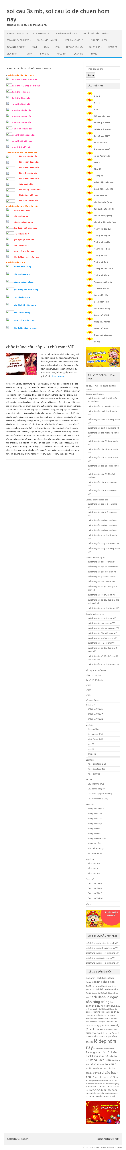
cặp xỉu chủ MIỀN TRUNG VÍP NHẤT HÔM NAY (50, 398)
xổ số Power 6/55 (102, 156)
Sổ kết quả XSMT (102, 136)
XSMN (57, 47)
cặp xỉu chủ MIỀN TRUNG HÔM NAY (64, 391)
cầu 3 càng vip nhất (66, 402)
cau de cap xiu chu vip (16, 409)
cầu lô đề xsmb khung (106, 1009)
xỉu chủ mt (15, 454)
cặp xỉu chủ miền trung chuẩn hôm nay (30, 391)
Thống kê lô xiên (102, 242)
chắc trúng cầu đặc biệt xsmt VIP (102, 572)
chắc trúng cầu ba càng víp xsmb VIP (104, 406)
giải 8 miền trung (22, 274)
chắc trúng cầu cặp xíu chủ (28, 421)
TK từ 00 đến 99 (101, 288)
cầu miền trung (25, 417)
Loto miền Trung (102, 308)
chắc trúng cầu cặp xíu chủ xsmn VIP (103, 628)
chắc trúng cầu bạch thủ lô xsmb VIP (104, 428)
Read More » (58, 376)
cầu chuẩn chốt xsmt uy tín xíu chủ (37, 406)
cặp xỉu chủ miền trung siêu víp (51, 395)
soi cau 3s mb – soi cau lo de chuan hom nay (28, 33)
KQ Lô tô (61, 54)
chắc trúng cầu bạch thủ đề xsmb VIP (102, 948)
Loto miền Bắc (101, 295)
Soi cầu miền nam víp (47, 40)
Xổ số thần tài (101, 196)
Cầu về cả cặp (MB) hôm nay (100, 794)
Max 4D (97, 169)
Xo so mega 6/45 (102, 149)
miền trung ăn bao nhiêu (17, 432)
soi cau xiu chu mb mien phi (62, 435)
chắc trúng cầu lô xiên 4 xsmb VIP (102, 530)
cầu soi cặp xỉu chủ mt (66, 417)
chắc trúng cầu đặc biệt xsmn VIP (102, 633)
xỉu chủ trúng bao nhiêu (63, 454)
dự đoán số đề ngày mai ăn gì (96, 1036)
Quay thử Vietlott (103, 335)
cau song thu (98, 986)
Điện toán (12, 54)
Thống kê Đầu (101, 255)
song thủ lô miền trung (24, 320)
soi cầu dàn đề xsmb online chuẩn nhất (102, 1087)
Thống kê (44, 54)
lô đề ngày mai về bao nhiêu (103, 1048)
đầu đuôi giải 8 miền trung (26, 290)
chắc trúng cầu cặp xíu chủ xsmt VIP (40, 346)
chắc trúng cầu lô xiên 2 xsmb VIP (102, 520)
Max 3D (97, 162)
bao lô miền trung (22, 313)
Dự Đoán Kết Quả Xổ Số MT (101, 1022)
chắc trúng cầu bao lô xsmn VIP (101, 623)
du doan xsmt (98, 1018)
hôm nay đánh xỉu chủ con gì (64, 428)
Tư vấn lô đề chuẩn (16, 47)
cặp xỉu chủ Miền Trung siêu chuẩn (21, 395)
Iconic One (88, 1147)
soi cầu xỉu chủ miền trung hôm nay (49, 439)
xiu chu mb (58, 446)
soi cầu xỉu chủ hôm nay (20, 435)
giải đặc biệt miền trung (25, 305)
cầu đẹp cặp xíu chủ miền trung (41, 409)
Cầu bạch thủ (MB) (103, 202)
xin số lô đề (111, 1096)
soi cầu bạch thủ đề (105, 1077)
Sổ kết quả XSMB (102, 122)
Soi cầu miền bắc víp (65, 33)
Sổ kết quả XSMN (102, 129)
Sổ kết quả (94, 47)
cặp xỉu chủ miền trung (24, 282)
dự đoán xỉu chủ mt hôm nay (38, 428)
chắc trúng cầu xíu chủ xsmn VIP (102, 618)
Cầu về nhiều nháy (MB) (105, 222)
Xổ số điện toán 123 (103, 189)
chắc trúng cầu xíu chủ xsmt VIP (101, 595)
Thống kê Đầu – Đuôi (104, 268)
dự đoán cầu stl (109, 1025)
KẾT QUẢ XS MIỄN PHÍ (75, 40)
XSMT (97, 109)
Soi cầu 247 (98, 1068)
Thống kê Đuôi (101, 262)
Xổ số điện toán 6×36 (97, 764)
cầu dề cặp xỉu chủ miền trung (67, 406)
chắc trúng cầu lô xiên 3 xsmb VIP (102, 525)
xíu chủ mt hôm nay (29, 454)
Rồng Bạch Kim (100, 1060)
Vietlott (112, 47)
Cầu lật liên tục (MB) (104, 209)
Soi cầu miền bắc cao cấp (95, 33)
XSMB (34, 47)
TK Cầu (28, 54)
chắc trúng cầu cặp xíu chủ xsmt (55, 421)
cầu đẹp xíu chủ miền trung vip (54, 413)
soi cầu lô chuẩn (97, 1093)
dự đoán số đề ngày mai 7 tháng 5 (106, 1033)
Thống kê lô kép (102, 249)
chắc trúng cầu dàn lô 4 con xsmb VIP (102, 953)
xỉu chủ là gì (34, 446)
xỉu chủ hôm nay (20, 446)
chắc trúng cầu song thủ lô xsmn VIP (103, 664)
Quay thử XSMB (102, 315)
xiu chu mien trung (18, 450)
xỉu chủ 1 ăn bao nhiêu (40, 443)
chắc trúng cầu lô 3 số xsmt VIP (101, 581)
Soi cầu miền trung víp (18, 40)
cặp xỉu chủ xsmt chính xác (44, 402)
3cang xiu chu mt (48, 384)
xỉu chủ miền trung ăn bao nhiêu (42, 450)
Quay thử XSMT (102, 328)
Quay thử (78, 54)
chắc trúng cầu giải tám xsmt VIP (102, 577)
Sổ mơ (97, 342)
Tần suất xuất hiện (103, 282)
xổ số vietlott (100, 142)
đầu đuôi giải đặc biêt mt (25, 328)
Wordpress (117, 1147)
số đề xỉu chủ (35, 432)
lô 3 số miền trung (22, 297)
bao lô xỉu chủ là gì (65, 384)
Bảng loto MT (94, 868)
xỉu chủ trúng (45, 454)
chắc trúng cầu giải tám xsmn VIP (102, 638)
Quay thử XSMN (102, 322)
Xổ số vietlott (93, 729)
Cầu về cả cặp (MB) (103, 216)
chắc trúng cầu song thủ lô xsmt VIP (103, 608)
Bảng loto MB (94, 863)
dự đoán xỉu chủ (24, 424)
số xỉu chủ (46, 432)
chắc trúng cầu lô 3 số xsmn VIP (101, 643)
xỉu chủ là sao (46, 446)
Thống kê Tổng (101, 275)
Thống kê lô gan (102, 235)
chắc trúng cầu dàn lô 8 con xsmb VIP (102, 963)
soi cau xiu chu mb (41, 435)
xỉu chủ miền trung (22, 267)
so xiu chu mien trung (62, 432)
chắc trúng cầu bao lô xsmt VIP (101, 562)
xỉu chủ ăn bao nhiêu (61, 443)
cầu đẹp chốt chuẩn (31, 413)
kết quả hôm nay (74, 47)
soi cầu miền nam (99, 1096)
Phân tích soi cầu (99, 40)
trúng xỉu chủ (16, 443)
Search (91, 75)
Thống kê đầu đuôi (103, 229)
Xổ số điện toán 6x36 (104, 182)
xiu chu (26, 443)
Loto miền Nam (101, 302)
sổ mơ (94, 54)
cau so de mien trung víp (44, 417)
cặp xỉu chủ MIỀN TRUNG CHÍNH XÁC (40, 387)
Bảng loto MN (94, 873)
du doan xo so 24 (108, 1012)
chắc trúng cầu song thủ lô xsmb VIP (104, 543)
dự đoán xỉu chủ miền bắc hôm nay (48, 424)
